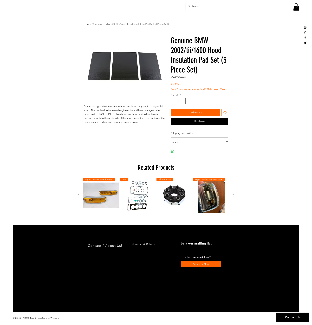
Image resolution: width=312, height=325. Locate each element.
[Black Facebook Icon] (305, 37)
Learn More (219, 88)
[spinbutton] (178, 101)
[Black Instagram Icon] (305, 27)
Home (87, 23)
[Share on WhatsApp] (173, 151)
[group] (156, 196)
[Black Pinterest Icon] (305, 32)
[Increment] (183, 101)
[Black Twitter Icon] (305, 43)
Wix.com (55, 318)
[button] (296, 7)
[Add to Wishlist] (224, 112)
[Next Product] (234, 195)
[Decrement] (173, 101)
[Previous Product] (78, 195)
